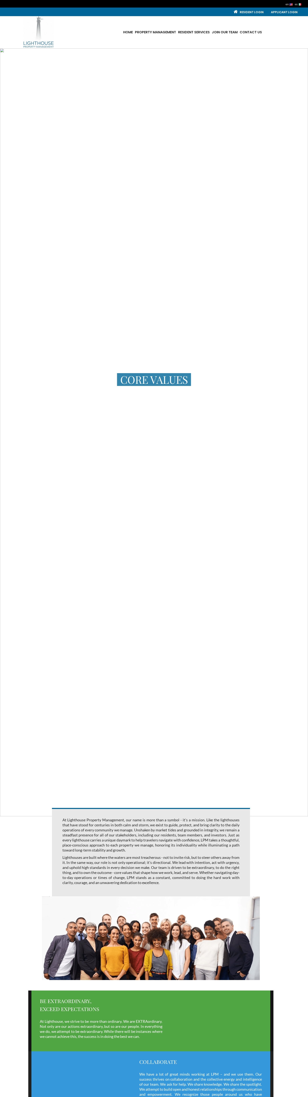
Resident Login (252, 12)
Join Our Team (225, 32)
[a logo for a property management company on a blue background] (38, 31)
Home (128, 32)
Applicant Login (284, 12)
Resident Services (194, 32)
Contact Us (251, 32)
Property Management (155, 32)
